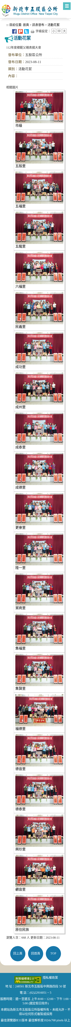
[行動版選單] (67, 6)
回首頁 (35, 953)
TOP (53, 953)
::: (7, 24)
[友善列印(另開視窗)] (32, 31)
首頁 (25, 24)
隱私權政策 (50, 977)
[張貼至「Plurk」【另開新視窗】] (20, 31)
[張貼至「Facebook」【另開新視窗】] (14, 31)
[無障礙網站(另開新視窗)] (28, 979)
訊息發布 (38, 24)
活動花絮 (54, 24)
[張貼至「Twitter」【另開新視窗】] (26, 31)
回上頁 (17, 953)
